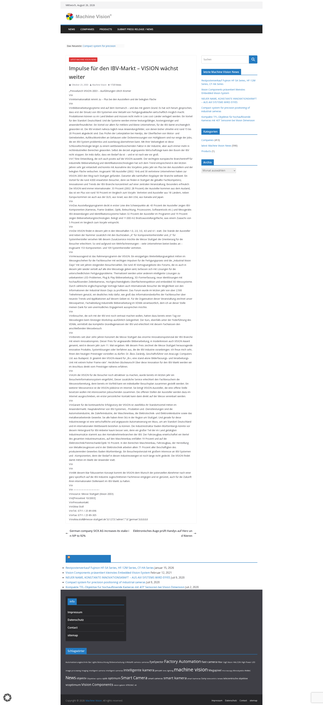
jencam (158, 670)
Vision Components (97, 684)
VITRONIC (130, 685)
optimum (114, 678)
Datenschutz (76, 620)
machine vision (191, 669)
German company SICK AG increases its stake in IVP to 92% (99, 533)
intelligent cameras (114, 670)
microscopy (227, 670)
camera (137, 662)
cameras (145, 662)
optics (99, 678)
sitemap (73, 635)
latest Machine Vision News (83, 59)
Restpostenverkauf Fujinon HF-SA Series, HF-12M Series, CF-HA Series (110, 568)
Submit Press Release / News (135, 29)
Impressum (75, 612)
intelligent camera (97, 670)
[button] (7, 697)
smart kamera (175, 678)
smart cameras (155, 678)
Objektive (91, 678)
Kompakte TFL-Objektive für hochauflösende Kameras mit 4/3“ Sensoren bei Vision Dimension (125, 587)
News (71, 29)
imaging (84, 670)
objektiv (81, 678)
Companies (87, 29)
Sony (203, 678)
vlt (136, 685)
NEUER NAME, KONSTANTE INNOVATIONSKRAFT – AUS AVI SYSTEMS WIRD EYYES (118, 577)
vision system (119, 685)
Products (106, 29)
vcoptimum (73, 685)
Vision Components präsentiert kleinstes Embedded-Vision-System (108, 572)
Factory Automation (182, 661)
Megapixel (214, 670)
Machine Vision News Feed (90, 558)
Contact (73, 627)
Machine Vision (99, 84)
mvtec (247, 670)
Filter (220, 662)
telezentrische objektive (235, 678)
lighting (170, 670)
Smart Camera (134, 677)
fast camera (209, 662)
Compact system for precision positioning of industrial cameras (100, 47)
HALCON (237, 662)
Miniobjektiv (238, 670)
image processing (73, 670)
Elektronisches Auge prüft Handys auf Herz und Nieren (162, 533)
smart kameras (194, 678)
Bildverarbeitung (116, 662)
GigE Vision (227, 662)
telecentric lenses (215, 678)
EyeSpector (157, 662)
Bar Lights (92, 662)
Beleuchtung (103, 662)
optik (104, 678)
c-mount (129, 662)
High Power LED (248, 662)
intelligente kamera (138, 670)
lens (164, 670)
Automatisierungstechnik (77, 662)
